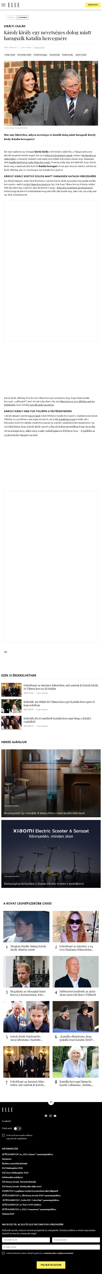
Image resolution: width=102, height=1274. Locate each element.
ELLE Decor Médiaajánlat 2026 (15, 1173)
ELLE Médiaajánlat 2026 (12, 1168)
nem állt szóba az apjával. (42, 404)
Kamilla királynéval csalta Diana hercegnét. (30, 162)
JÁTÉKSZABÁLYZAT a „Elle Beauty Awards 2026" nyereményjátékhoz (31, 1196)
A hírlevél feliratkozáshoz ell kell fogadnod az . (40, 1253)
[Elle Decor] (13, 5)
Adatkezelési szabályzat (12, 1177)
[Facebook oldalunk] (46, 1116)
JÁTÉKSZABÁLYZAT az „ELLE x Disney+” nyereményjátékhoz (27, 1154)
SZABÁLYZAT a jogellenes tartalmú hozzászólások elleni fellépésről (30, 1191)
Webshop (93, 5)
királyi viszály (67, 55)
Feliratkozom (51, 1265)
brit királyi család (24, 55)
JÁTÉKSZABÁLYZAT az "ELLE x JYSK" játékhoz (21, 1205)
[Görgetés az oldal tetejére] (51, 1102)
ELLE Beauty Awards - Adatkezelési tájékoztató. (22, 1187)
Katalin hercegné (40, 55)
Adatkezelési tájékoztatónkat (58, 1253)
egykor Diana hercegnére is (36, 184)
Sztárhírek (22, 17)
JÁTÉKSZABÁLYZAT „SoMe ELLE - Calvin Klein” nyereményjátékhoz (30, 1200)
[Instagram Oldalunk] (50, 1115)
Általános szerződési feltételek (14, 1164)
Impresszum (6, 1159)
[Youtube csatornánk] (55, 1116)
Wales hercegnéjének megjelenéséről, (75, 187)
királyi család (10, 55)
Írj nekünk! (6, 1121)
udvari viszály (81, 55)
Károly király (55, 55)
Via (5, 651)
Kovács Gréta (39, 47)
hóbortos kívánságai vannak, (59, 155)
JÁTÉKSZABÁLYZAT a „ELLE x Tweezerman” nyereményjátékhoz (29, 1209)
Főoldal (11, 17)
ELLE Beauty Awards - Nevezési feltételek (19, 1182)
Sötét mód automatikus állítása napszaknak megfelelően (19, 1137)
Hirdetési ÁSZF (8, 1214)
